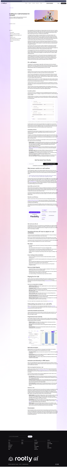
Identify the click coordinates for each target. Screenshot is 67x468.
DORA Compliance (36, 446)
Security (22, 443)
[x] (56, 464)
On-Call (9, 443)
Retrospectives (10, 446)
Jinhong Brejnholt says (32, 181)
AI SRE (9, 442)
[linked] (58, 464)
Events (48, 446)
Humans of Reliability (49, 443)
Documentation (36, 442)
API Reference (36, 443)
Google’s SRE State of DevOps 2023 (33, 200)
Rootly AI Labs (49, 442)
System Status (36, 449)
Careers (22, 442)
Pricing (9, 449)
